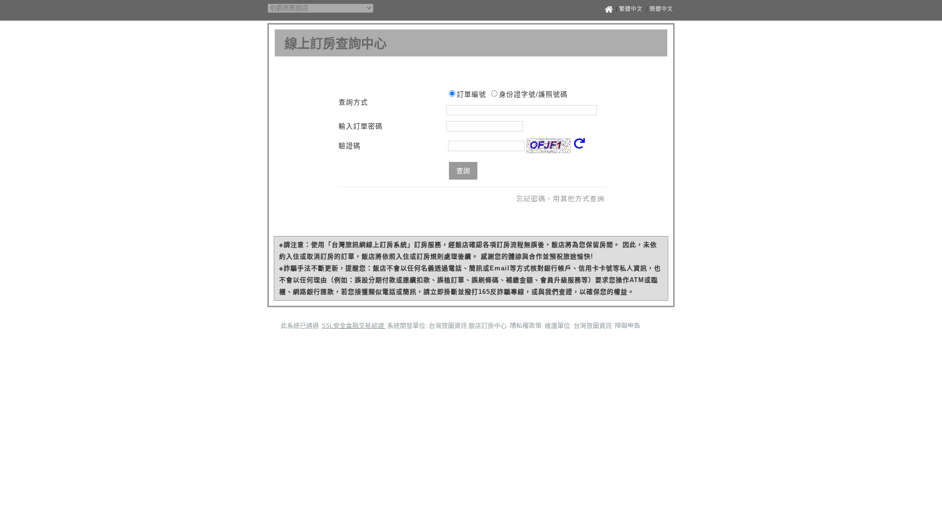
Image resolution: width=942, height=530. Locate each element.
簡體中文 (661, 9)
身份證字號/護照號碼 (533, 94)
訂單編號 (471, 94)
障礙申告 (627, 325)
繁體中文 (631, 9)
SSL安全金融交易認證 (354, 325)
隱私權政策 (526, 325)
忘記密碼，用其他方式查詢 (560, 198)
